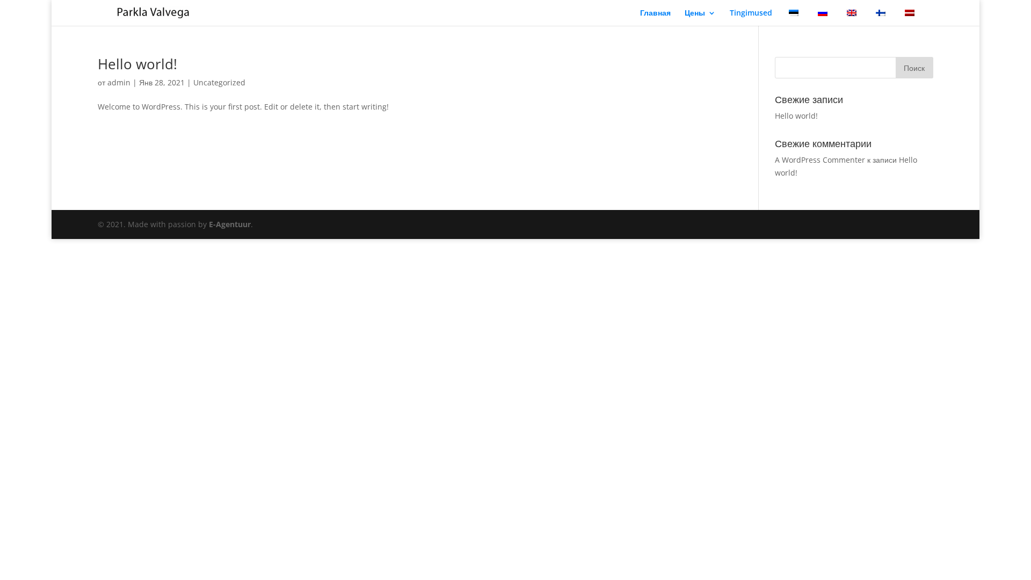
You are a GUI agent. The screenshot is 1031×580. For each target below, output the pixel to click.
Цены (695, 13)
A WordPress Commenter (820, 160)
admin (118, 82)
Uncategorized (219, 82)
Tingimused (751, 13)
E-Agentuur (230, 224)
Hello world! (137, 64)
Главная (655, 13)
